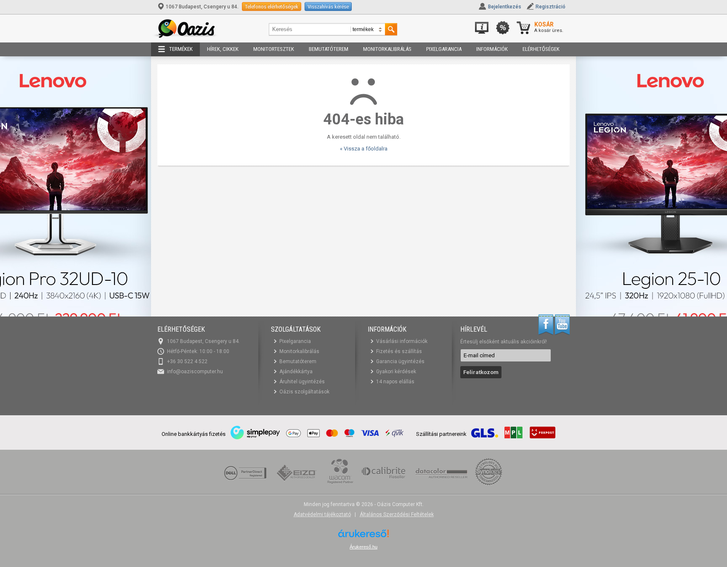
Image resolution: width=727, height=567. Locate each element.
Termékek (181, 49)
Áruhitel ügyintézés (302, 382)
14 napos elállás (395, 382)
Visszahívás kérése (328, 6)
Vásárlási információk (401, 341)
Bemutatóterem (328, 49)
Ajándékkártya (296, 371)
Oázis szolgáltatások (304, 392)
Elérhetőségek (541, 49)
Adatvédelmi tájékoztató (322, 514)
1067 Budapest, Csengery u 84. (202, 7)
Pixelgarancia (444, 49)
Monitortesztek (273, 49)
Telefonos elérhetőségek (271, 6)
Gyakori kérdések (396, 371)
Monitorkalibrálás (387, 49)
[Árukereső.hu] (363, 536)
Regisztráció (550, 7)
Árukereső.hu (363, 546)
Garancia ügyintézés (400, 361)
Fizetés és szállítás (399, 351)
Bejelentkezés (504, 7)
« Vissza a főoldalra (363, 148)
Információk (492, 49)
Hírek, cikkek (223, 49)
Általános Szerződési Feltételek (397, 514)
